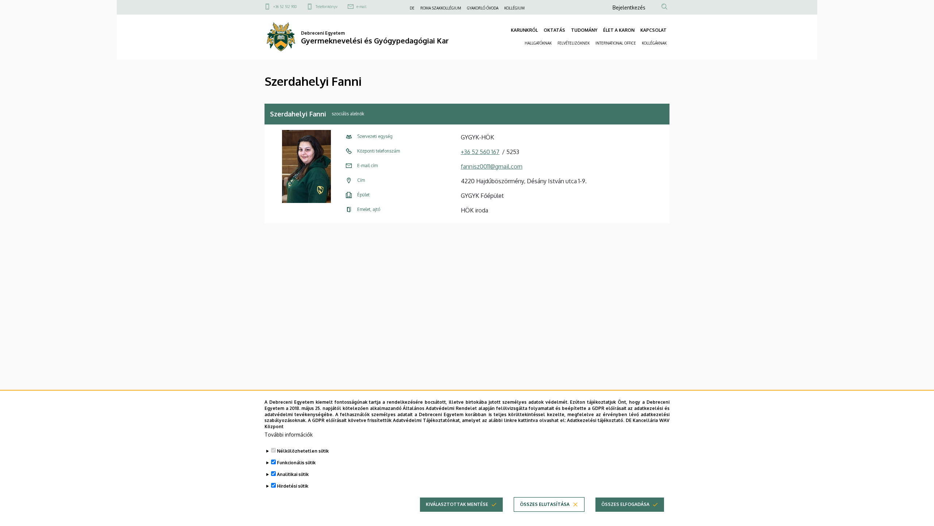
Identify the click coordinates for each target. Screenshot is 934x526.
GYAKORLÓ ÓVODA (482, 8)
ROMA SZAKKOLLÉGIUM (440, 8)
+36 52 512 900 (285, 6)
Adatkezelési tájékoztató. (595, 420)
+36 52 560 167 (480, 152)
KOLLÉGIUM (514, 8)
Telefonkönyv (326, 6)
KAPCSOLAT (653, 30)
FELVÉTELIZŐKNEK (573, 43)
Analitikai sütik (293, 474)
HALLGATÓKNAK (538, 43)
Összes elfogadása (625, 504)
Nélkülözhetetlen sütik (303, 451)
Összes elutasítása (545, 504)
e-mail (361, 6)
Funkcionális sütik (296, 462)
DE (412, 8)
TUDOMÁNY (584, 30)
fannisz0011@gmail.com (491, 166)
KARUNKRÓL (524, 30)
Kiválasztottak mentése (457, 504)
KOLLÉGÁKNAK (654, 43)
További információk (289, 434)
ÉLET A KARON (618, 30)
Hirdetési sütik (292, 486)
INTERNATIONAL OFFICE (615, 43)
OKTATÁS (554, 30)
